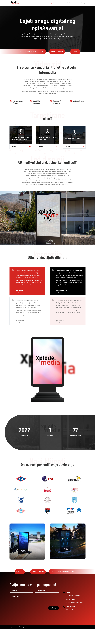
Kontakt (80, 3)
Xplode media (54, 3)
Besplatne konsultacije (63, 571)
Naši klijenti (69, 3)
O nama (62, 3)
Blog (75, 3)
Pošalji (53, 608)
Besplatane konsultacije (31, 51)
